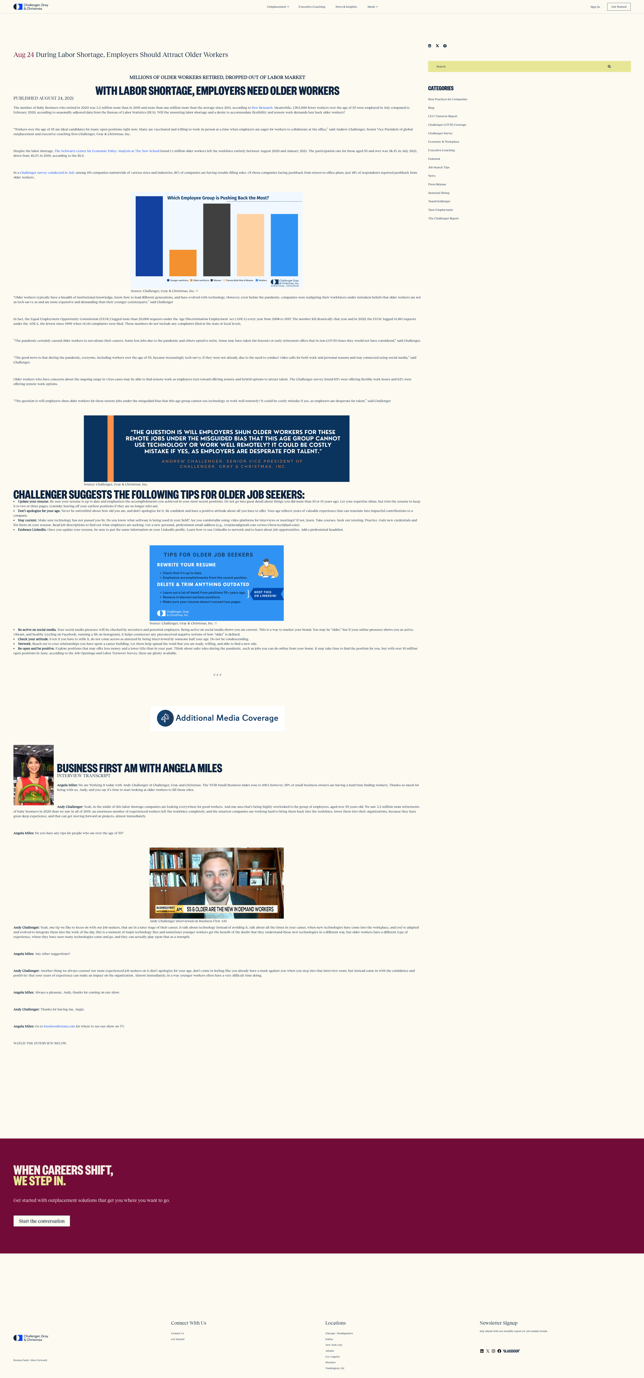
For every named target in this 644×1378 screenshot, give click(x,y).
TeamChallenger (439, 201)
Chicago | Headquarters (339, 1333)
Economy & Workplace (443, 141)
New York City (333, 1344)
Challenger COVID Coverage (447, 124)
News (431, 175)
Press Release (437, 184)
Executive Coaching (441, 150)
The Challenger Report (443, 218)
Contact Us (177, 1333)
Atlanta (329, 1350)
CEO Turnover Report (442, 116)
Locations (335, 1323)
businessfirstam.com (59, 1026)
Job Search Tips (438, 167)
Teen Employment (440, 209)
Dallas (329, 1339)
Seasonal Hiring (438, 193)
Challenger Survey (440, 133)
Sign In (595, 7)
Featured (434, 158)
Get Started (618, 6)
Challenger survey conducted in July (47, 172)
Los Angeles (332, 1356)
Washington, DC (335, 1368)
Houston (330, 1362)
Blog (431, 107)
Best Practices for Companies (447, 99)
